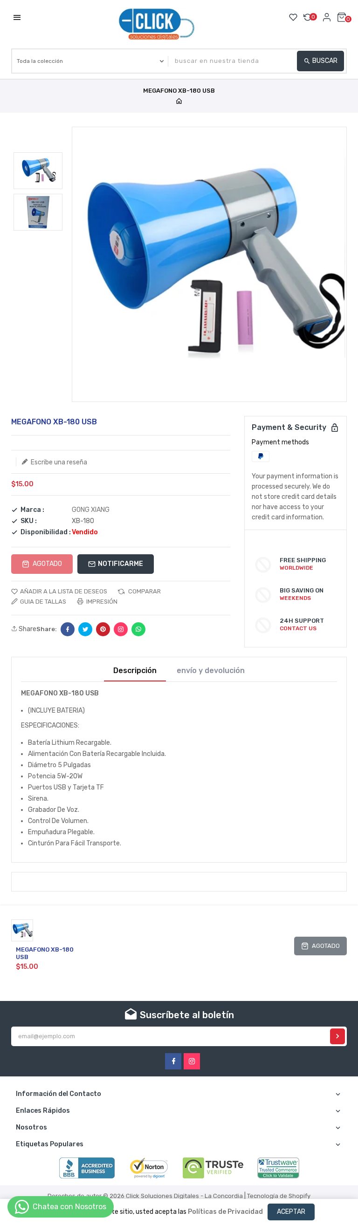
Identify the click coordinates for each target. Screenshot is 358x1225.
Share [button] (26, 629)
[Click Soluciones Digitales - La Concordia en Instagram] (192, 1061)
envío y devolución (211, 671)
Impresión (101, 601)
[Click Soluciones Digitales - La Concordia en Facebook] (173, 1061)
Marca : (32, 510)
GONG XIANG (91, 510)
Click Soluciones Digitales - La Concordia (184, 1195)
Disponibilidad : (46, 532)
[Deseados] (293, 17)
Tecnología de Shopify (278, 1195)
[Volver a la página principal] (179, 102)
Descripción (135, 671)
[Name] (337, 1036)
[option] (38, 170)
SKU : (29, 521)
